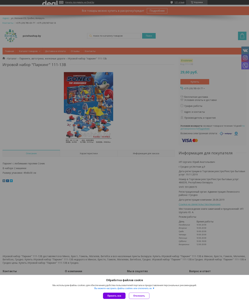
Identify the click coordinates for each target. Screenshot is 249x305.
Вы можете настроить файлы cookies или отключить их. (123, 288)
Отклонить (139, 296)
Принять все (114, 296)
